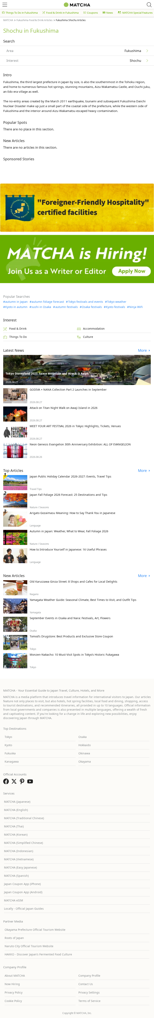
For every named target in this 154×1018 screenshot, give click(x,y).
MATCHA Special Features (137, 12)
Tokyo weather (116, 301)
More (143, 350)
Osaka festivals (92, 307)
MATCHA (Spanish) (16, 876)
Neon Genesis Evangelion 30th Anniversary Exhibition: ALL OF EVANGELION (80, 444)
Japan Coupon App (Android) (23, 892)
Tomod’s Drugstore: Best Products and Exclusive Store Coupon (71, 636)
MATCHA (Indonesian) (18, 851)
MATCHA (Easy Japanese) (20, 867)
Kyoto (8, 745)
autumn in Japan (16, 301)
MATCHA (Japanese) (17, 802)
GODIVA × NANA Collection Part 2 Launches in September (68, 389)
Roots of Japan (14, 938)
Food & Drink (17, 328)
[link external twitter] (14, 782)
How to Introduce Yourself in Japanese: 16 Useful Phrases (68, 549)
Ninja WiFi (136, 307)
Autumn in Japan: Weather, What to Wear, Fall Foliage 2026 (69, 531)
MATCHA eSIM (13, 900)
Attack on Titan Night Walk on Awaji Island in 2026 (63, 408)
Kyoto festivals (115, 307)
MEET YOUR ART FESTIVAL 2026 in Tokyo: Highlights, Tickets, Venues (75, 426)
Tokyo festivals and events (85, 301)
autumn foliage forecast (48, 301)
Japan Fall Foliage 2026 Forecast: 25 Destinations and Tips (68, 495)
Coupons (92, 12)
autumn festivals (66, 307)
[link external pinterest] (22, 782)
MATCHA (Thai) (14, 826)
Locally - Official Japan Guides (24, 908)
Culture (88, 337)
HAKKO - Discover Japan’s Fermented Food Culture (38, 954)
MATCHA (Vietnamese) (18, 859)
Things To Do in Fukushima (22, 12)
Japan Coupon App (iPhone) (22, 884)
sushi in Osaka (41, 307)
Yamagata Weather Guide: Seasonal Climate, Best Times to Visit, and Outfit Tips (83, 600)
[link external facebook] (6, 782)
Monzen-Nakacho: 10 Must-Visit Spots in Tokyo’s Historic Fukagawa (74, 654)
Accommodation (94, 328)
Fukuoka (10, 753)
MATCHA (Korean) (15, 834)
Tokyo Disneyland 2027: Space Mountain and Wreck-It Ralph (47, 373)
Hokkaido (84, 745)
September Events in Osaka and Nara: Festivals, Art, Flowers (70, 618)
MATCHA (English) (16, 810)
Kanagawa (12, 761)
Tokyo (8, 737)
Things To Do (18, 337)
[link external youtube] (30, 782)
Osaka (82, 737)
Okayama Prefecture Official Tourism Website (35, 930)
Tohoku (129, 82)
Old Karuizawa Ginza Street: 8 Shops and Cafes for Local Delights (73, 581)
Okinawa (84, 753)
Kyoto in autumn (16, 307)
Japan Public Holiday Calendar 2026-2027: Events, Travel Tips (70, 476)
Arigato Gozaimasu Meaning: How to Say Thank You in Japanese (72, 513)
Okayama (84, 761)
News (109, 12)
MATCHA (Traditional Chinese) (24, 818)
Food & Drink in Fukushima (62, 12)
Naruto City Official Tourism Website (29, 946)
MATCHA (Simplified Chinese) (23, 843)
